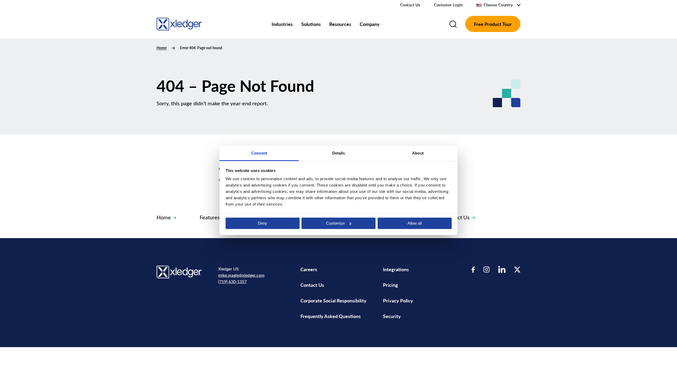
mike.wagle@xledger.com (241, 275)
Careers (308, 269)
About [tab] (418, 153)
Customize (335, 223)
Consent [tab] (259, 153)
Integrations (396, 269)
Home (162, 47)
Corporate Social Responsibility (333, 300)
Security (392, 316)
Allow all (415, 223)
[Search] (453, 24)
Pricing (391, 285)
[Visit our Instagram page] (486, 269)
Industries (282, 24)
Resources (340, 24)
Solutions (311, 24)
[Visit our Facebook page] (473, 269)
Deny (262, 223)
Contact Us (410, 4)
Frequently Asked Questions (330, 316)
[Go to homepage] (179, 23)
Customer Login (448, 4)
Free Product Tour (493, 24)
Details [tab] (338, 153)
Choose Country (498, 4)
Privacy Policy (398, 300)
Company (370, 24)
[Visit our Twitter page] (517, 269)
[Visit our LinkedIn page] (502, 269)
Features (210, 217)
